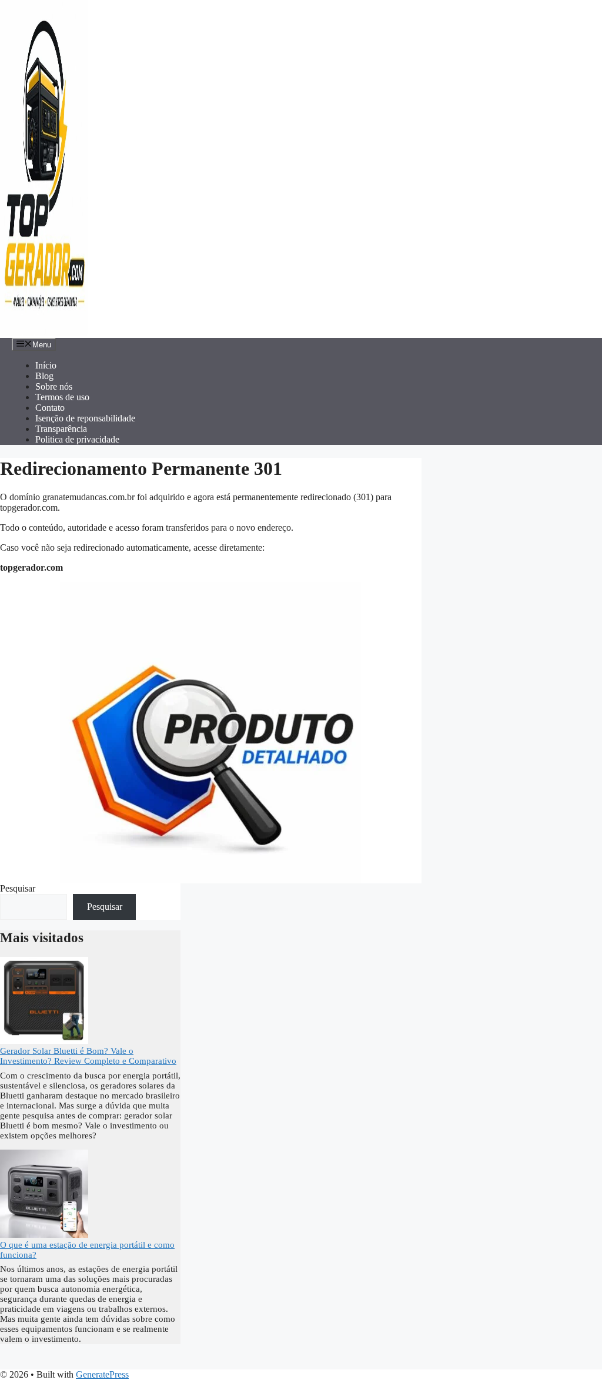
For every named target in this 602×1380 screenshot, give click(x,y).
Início (45, 365)
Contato (50, 408)
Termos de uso (62, 397)
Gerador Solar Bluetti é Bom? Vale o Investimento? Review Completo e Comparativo (88, 1056)
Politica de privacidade (77, 439)
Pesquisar (17, 888)
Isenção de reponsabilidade (85, 418)
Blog (44, 376)
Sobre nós (53, 386)
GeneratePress (102, 1374)
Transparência (61, 429)
